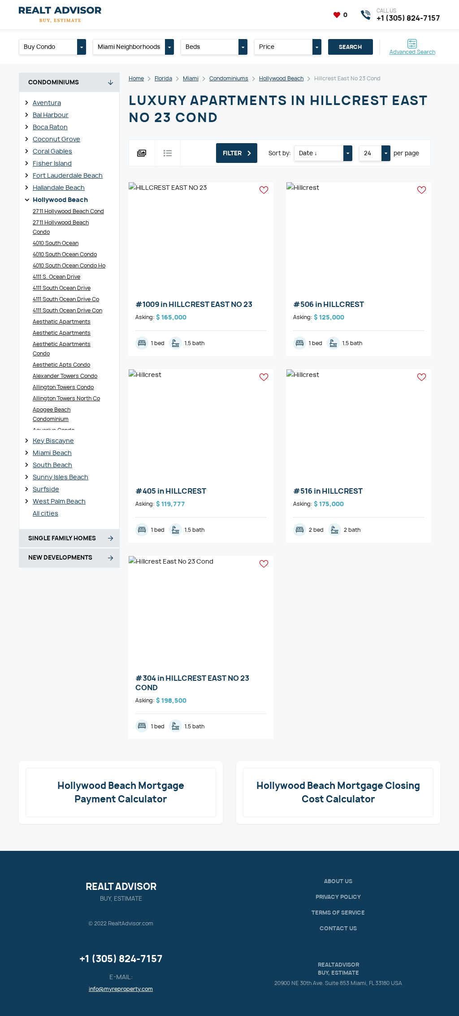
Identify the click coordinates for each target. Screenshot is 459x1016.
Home (136, 78)
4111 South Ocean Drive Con (67, 310)
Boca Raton (50, 127)
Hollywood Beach (60, 199)
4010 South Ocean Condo (65, 254)
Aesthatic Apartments (62, 321)
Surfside (46, 489)
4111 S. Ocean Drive (56, 276)
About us (338, 881)
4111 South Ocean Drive (62, 288)
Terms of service (338, 912)
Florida (163, 78)
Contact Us (338, 928)
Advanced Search (412, 51)
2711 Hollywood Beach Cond (68, 211)
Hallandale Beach (59, 187)
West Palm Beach (59, 501)
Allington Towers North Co (66, 398)
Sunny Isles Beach (60, 477)
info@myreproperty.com (121, 989)
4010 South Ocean (55, 243)
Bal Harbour (51, 114)
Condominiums (228, 78)
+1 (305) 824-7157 (121, 958)
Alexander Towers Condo (65, 376)
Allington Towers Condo (63, 387)
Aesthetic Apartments (62, 333)
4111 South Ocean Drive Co (66, 299)
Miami (191, 78)
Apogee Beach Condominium (51, 414)
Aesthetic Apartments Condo (62, 348)
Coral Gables (52, 151)
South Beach (52, 464)
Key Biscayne (53, 440)
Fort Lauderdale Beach (68, 175)
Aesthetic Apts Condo (61, 364)
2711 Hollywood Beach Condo (61, 227)
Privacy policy (338, 897)
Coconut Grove (56, 139)
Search (350, 47)
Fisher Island (52, 163)
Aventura (47, 102)
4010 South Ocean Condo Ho (69, 265)
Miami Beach (52, 452)
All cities (45, 513)
